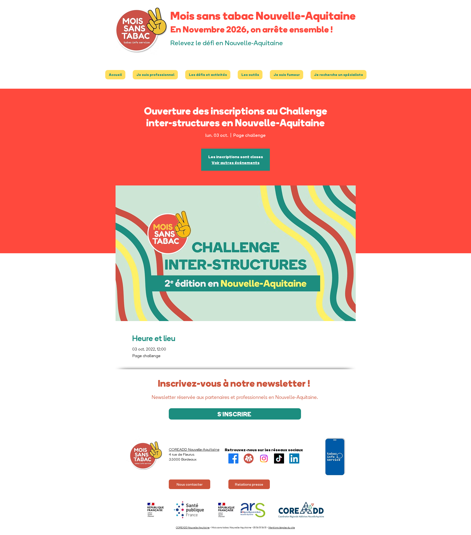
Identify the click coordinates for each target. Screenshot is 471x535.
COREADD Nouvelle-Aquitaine (192, 527)
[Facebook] (233, 458)
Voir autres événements (236, 162)
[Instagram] (264, 458)
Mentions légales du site (281, 527)
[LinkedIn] (294, 458)
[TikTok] (279, 458)
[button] (155, 74)
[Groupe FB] (249, 458)
